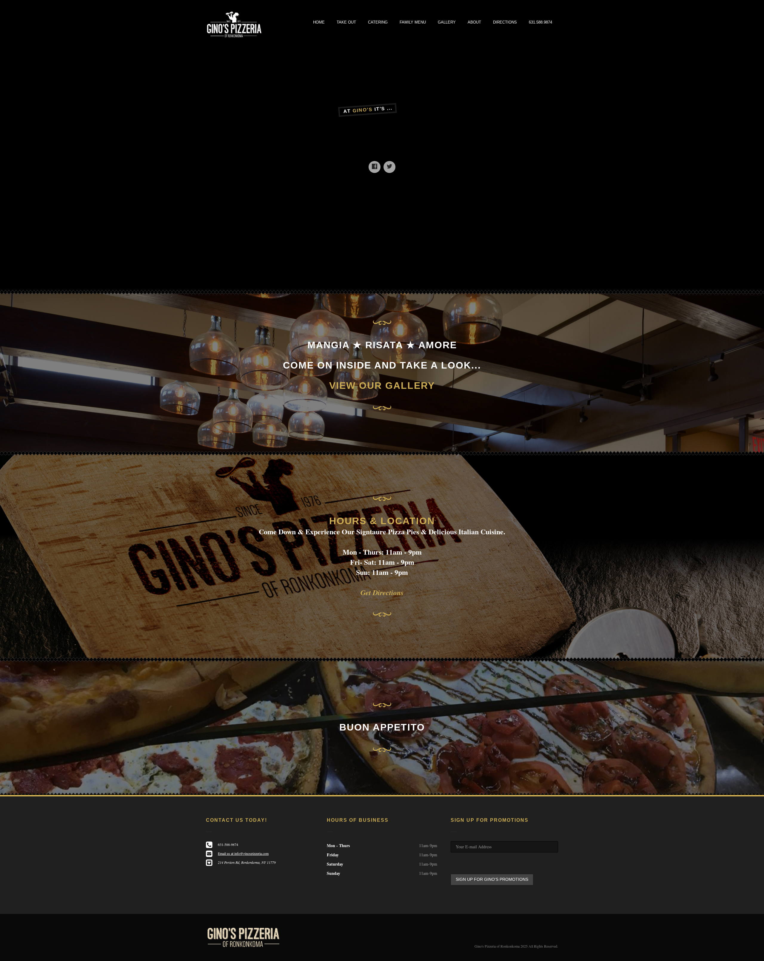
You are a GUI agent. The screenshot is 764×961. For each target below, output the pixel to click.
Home (319, 22)
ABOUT (474, 22)
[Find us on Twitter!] (389, 167)
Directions (505, 22)
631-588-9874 (228, 844)
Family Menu (413, 22)
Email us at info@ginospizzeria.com (243, 853)
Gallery (447, 22)
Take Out (346, 22)
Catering (378, 22)
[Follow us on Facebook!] (375, 167)
